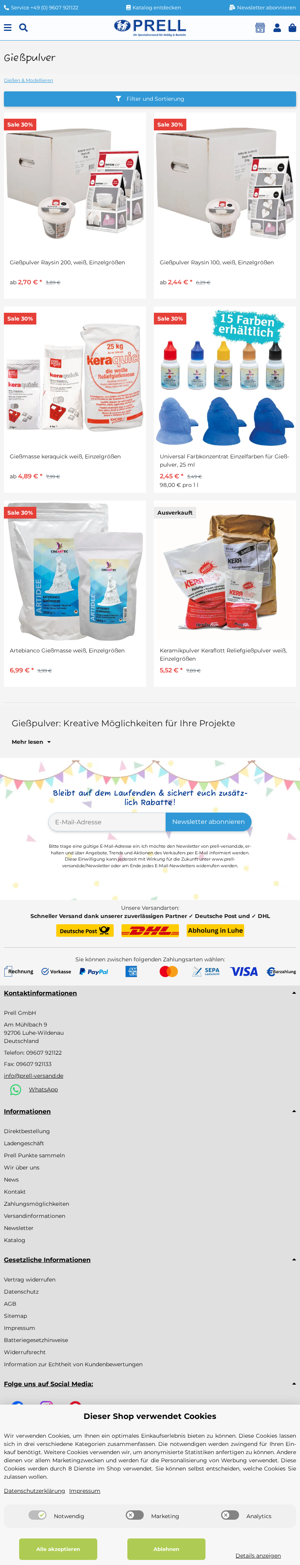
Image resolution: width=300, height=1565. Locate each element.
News (11, 1179)
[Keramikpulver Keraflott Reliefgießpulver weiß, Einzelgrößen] (225, 572)
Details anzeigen (258, 1555)
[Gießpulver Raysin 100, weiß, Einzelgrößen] (225, 183)
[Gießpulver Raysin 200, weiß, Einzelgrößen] (75, 183)
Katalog (14, 1240)
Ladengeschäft (24, 1143)
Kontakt (15, 1191)
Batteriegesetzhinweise (36, 1340)
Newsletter (19, 1228)
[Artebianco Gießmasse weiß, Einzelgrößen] (75, 572)
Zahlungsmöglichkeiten (36, 1203)
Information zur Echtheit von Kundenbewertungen (73, 1364)
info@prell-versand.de (33, 1075)
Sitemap (15, 1315)
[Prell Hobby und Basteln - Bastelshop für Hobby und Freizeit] (150, 27)
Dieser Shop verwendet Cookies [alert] (150, 1416)
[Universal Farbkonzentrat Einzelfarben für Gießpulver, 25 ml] (225, 378)
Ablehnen (166, 1549)
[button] (277, 27)
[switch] (37, 1515)
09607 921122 (44, 1052)
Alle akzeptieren (58, 1549)
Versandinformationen (34, 1215)
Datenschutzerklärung (34, 1490)
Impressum (19, 1327)
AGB (10, 1303)
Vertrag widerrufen (29, 1279)
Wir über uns (21, 1167)
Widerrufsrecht (25, 1352)
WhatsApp (43, 1089)
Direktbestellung (27, 1131)
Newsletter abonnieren (208, 821)
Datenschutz (21, 1291)
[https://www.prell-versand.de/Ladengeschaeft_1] (260, 27)
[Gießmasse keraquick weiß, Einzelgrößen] (75, 378)
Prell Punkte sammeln (34, 1155)
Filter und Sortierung (154, 98)
